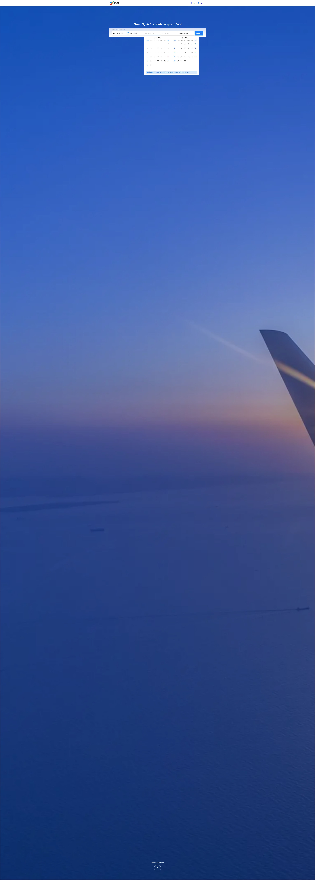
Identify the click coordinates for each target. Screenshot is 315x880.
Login (201, 3)
